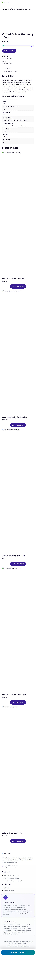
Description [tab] (7, 68)
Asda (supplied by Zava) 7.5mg (14, 694)
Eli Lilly (9, 63)
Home (4, 9)
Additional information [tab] (10, 71)
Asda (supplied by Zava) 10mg (14, 278)
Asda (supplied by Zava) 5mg (13, 556)
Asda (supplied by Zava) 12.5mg (14, 417)
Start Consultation (9, 50)
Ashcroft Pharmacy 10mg (12, 833)
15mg (9, 9)
